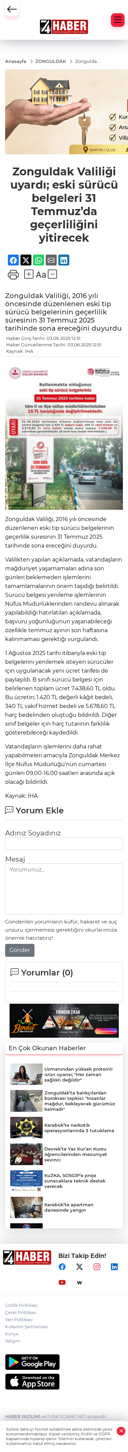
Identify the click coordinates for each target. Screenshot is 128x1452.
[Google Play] (64, 1362)
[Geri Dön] (12, 9)
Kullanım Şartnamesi (26, 1326)
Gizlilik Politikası (21, 1305)
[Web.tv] (79, 1283)
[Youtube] (62, 1283)
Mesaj (15, 859)
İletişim (12, 1341)
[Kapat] (121, 1431)
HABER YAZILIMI (22, 1416)
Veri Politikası (18, 1319)
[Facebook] (62, 1267)
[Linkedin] (114, 1267)
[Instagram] (97, 1267)
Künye (11, 1333)
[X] (79, 1267)
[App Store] (64, 1381)
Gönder (20, 950)
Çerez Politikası (20, 1312)
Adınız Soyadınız (33, 833)
